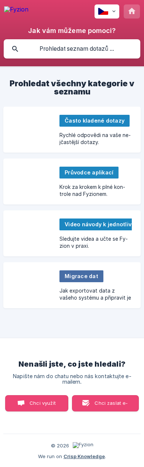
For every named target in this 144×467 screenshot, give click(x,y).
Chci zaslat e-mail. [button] (111, 405)
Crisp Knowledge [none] (84, 456)
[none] (16, 10)
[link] (72, 130)
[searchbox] (72, 49)
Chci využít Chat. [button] (43, 405)
